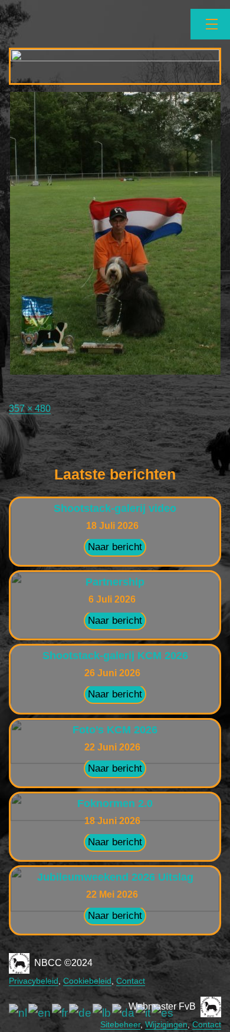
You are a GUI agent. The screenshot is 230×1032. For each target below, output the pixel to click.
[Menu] (210, 24)
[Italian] (144, 1013)
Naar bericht (115, 547)
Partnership (115, 582)
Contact (130, 980)
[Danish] (124, 1013)
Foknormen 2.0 (115, 803)
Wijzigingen (166, 1024)
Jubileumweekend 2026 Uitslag (115, 877)
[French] (60, 1013)
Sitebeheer (120, 1024)
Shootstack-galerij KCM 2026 (115, 655)
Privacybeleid (33, 980)
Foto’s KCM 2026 (115, 730)
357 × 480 (30, 408)
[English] (40, 1013)
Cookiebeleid (87, 980)
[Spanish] (163, 1013)
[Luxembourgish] (102, 1013)
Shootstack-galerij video (115, 508)
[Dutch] (18, 1013)
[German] (81, 1013)
